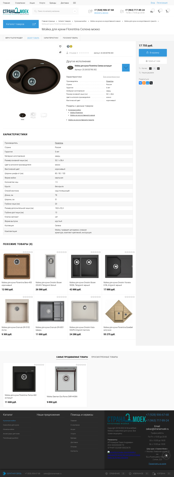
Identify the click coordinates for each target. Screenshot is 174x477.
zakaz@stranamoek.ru (157, 429)
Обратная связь (14, 474)
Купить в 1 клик (154, 61)
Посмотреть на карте (157, 464)
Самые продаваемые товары (72, 357)
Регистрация (162, 3)
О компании (20, 3)
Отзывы (74, 447)
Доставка (65, 3)
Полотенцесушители (10, 438)
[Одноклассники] (143, 82)
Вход (153, 3)
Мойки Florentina (76, 113)
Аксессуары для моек (11, 434)
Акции (32, 3)
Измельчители (8, 429)
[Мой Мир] (147, 82)
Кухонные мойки (74, 110)
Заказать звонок (101, 13)
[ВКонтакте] (140, 82)
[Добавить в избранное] (60, 46)
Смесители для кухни (11, 425)
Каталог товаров (15, 24)
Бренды (53, 3)
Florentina (109, 81)
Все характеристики (111, 77)
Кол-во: (145, 68)
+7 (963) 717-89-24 (157, 420)
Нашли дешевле (148, 72)
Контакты (74, 451)
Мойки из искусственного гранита (81, 120)
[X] (151, 82)
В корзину (154, 52)
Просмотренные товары (104, 357)
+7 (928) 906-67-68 (157, 414)
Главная (6, 3)
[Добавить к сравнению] (60, 52)
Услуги (42, 3)
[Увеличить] (33, 77)
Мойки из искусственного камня (82, 115)
